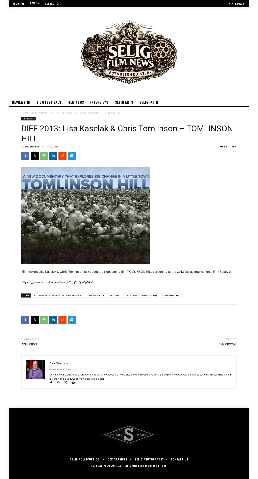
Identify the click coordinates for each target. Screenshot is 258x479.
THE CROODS (228, 344)
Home (24, 113)
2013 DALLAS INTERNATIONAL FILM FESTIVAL (58, 295)
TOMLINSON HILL (171, 295)
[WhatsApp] (44, 156)
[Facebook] (25, 156)
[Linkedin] (53, 156)
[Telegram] (72, 156)
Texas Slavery (149, 295)
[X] (35, 156)
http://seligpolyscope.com (63, 369)
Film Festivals (39, 113)
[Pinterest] (60, 383)
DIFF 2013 (114, 295)
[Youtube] (74, 383)
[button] (236, 3)
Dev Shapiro (32, 146)
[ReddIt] (62, 156)
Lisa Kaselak (130, 295)
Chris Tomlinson (95, 295)
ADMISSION (29, 344)
